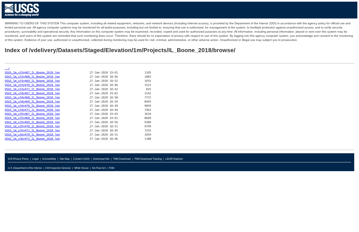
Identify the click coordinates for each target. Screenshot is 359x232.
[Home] (22, 17)
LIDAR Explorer (174, 158)
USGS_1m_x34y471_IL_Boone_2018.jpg (32, 110)
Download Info (101, 158)
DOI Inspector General (58, 168)
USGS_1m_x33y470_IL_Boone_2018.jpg (32, 85)
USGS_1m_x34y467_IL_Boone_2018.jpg (32, 93)
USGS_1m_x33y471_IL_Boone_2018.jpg (32, 89)
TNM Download (122, 158)
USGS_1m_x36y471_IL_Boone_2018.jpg (32, 138)
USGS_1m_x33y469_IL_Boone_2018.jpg (32, 80)
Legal (35, 158)
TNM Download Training (148, 158)
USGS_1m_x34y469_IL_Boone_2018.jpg (32, 101)
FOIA (111, 168)
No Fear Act (98, 168)
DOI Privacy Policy (18, 158)
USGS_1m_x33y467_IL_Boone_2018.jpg (32, 72)
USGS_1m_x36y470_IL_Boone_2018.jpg (32, 134)
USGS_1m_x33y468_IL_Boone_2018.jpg (32, 76)
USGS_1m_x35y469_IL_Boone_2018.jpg (32, 122)
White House (81, 168)
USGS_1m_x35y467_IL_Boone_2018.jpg (32, 113)
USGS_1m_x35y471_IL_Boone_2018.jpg (32, 130)
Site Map (65, 158)
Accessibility (49, 158)
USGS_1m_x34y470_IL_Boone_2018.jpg (32, 105)
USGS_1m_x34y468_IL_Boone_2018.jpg (32, 97)
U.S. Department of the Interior (25, 168)
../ (7, 68)
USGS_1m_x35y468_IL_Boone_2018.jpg (32, 118)
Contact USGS (81, 158)
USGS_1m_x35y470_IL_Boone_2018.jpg (32, 126)
